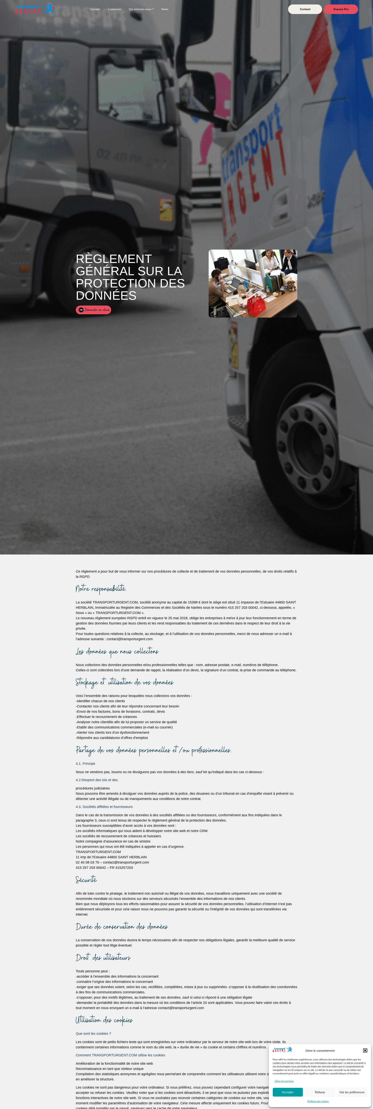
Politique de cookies (318, 1101)
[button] (365, 1050)
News (164, 9)
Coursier (95, 9)
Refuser (320, 1092)
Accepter (288, 1092)
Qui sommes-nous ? (141, 9)
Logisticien (114, 9)
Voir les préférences (352, 1092)
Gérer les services (284, 1081)
